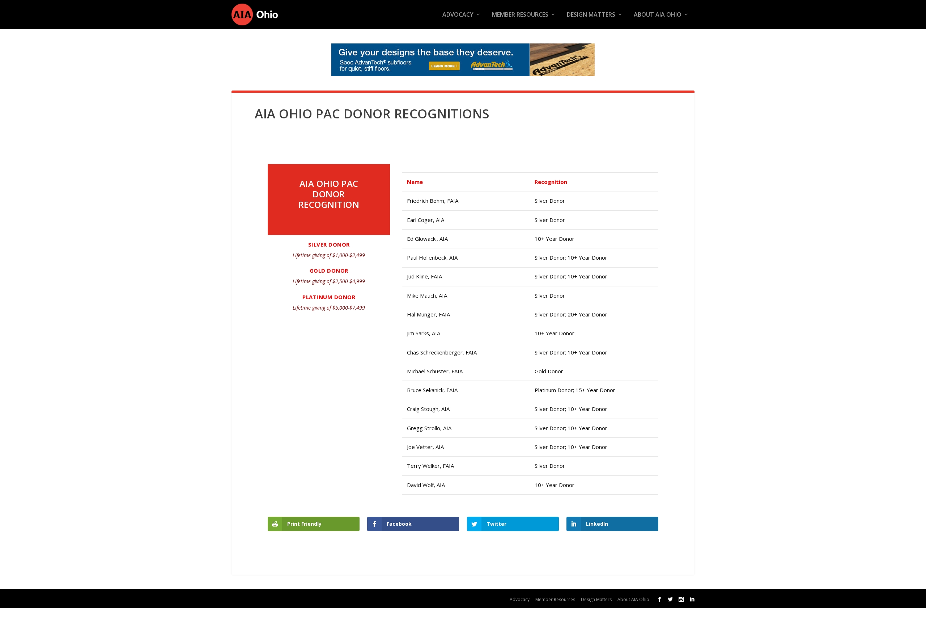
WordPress (372, 598)
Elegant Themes (292, 598)
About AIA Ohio (657, 15)
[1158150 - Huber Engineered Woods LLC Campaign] (463, 59)
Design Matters (591, 15)
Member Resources (520, 15)
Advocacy (457, 15)
